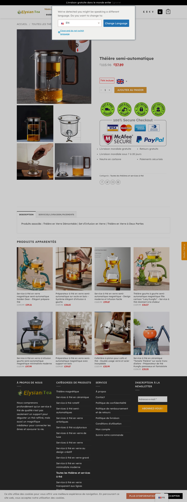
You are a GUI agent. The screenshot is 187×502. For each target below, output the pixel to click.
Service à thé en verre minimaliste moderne (69, 465)
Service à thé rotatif (67, 402)
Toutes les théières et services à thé (127, 175)
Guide (49, 14)
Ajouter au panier (130, 89)
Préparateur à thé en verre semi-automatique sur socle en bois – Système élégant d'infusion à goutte (73, 297)
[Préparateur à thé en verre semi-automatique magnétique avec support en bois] (74, 333)
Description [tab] (26, 214)
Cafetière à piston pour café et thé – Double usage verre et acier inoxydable (112, 361)
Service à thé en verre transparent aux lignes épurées (69, 486)
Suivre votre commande (109, 435)
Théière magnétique (67, 391)
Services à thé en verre (69, 442)
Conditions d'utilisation (109, 423)
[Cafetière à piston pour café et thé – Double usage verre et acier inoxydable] (113, 333)
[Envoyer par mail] (112, 182)
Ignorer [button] (116, 2)
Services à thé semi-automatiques (67, 410)
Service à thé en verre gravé (72, 457)
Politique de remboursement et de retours (112, 410)
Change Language (116, 23)
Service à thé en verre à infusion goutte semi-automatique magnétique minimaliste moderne (34, 361)
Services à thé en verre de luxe (71, 435)
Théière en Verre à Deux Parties (125, 223)
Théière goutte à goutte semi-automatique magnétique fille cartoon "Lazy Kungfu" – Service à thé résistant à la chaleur (151, 297)
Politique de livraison (107, 418)
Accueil (22, 24)
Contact (100, 397)
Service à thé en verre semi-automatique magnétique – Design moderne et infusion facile (112, 296)
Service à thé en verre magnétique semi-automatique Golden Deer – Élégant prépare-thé (33, 297)
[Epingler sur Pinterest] (118, 182)
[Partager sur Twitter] (107, 182)
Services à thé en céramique (72, 397)
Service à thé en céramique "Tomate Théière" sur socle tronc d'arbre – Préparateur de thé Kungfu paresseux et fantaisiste (150, 362)
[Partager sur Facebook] (102, 182)
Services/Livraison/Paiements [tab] (56, 214)
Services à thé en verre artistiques (69, 420)
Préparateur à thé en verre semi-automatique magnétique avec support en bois (73, 361)
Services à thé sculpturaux (71, 427)
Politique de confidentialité (111, 402)
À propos (101, 391)
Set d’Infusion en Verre (92, 223)
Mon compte (103, 429)
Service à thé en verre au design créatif (70, 450)
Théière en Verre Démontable (60, 223)
